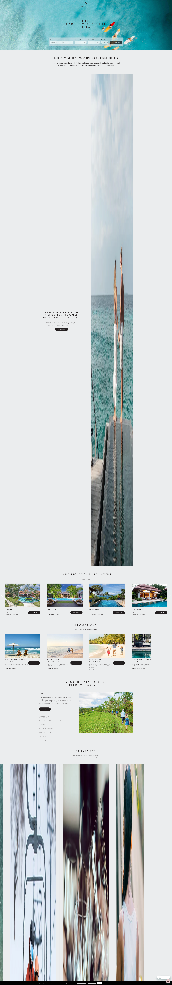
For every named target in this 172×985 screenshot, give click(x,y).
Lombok (44, 717)
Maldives (45, 732)
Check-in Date (78, 39)
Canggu (133, 612)
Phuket (11, 612)
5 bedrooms (8, 614)
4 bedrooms (51, 614)
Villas (41, 4)
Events (49, 4)
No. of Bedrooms (104, 39)
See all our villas (86, 579)
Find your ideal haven (116, 42)
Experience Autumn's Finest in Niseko (61, 652)
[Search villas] (131, 4)
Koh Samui (46, 728)
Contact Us (125, 4)
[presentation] (2, 595)
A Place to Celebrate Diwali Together (146, 652)
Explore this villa (34, 612)
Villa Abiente (10, 610)
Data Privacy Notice (81, 983)
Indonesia (55, 612)
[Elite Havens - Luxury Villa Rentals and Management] (86, 6)
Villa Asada (93, 610)
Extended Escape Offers (14, 652)
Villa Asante (136, 610)
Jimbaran (49, 612)
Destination (52, 39)
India (42, 740)
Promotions (114, 4)
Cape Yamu (7, 612)
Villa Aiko (50, 610)
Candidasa (91, 612)
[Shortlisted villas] (133, 4)
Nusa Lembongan (50, 721)
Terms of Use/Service (92, 983)
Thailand (15, 612)
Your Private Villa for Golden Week (103, 652)
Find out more (34, 655)
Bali (52, 612)
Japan (42, 736)
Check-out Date (91, 39)
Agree (99, 983)
